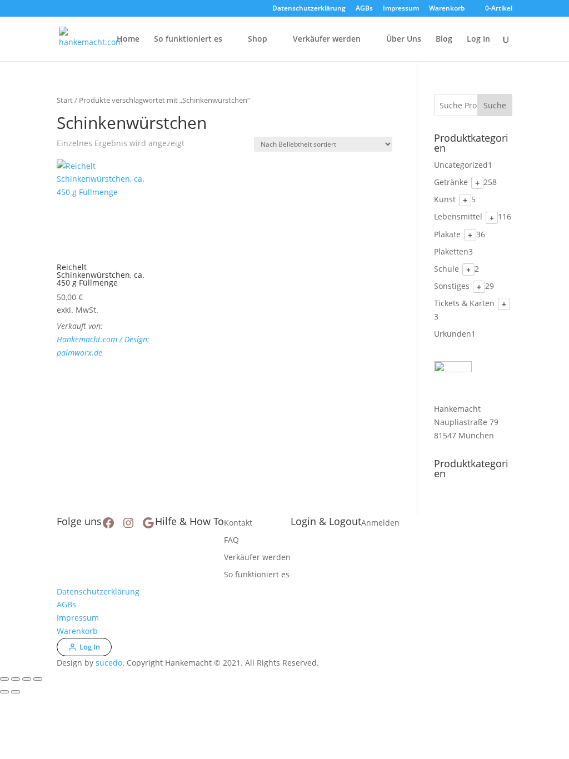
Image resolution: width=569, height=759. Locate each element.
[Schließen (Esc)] (37, 679)
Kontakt (238, 522)
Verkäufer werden (327, 39)
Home (128, 39)
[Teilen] (26, 679)
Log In (478, 39)
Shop (257, 39)
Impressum (401, 9)
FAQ (231, 540)
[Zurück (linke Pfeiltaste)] (4, 691)
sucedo (109, 662)
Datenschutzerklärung (309, 9)
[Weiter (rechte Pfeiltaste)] (15, 691)
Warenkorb (447, 9)
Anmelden (380, 522)
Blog (444, 39)
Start (65, 100)
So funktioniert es (188, 39)
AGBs (364, 9)
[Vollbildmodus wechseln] (15, 679)
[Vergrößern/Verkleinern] (4, 679)
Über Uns (403, 39)
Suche (494, 105)
